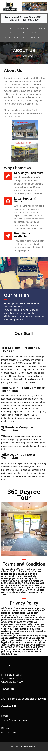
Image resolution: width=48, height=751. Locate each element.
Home (18, 56)
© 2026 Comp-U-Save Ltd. (24, 746)
